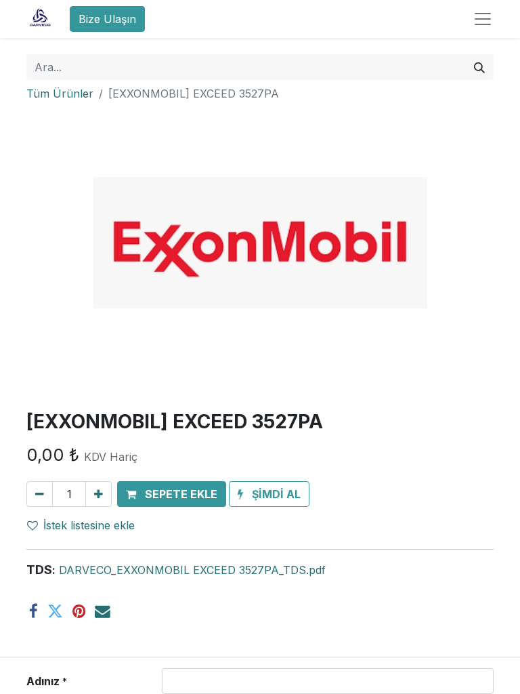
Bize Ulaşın (107, 19)
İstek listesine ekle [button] (89, 525)
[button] (171, 494)
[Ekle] (98, 494)
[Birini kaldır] (39, 494)
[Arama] (479, 67)
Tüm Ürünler (59, 93)
